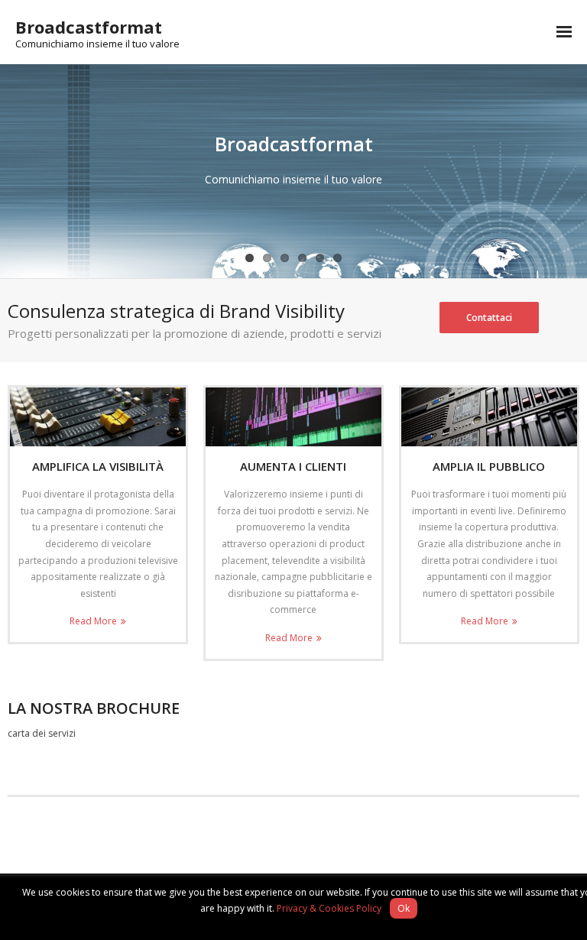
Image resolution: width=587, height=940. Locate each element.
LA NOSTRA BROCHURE (94, 708)
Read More (93, 620)
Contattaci (489, 317)
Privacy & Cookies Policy (329, 908)
